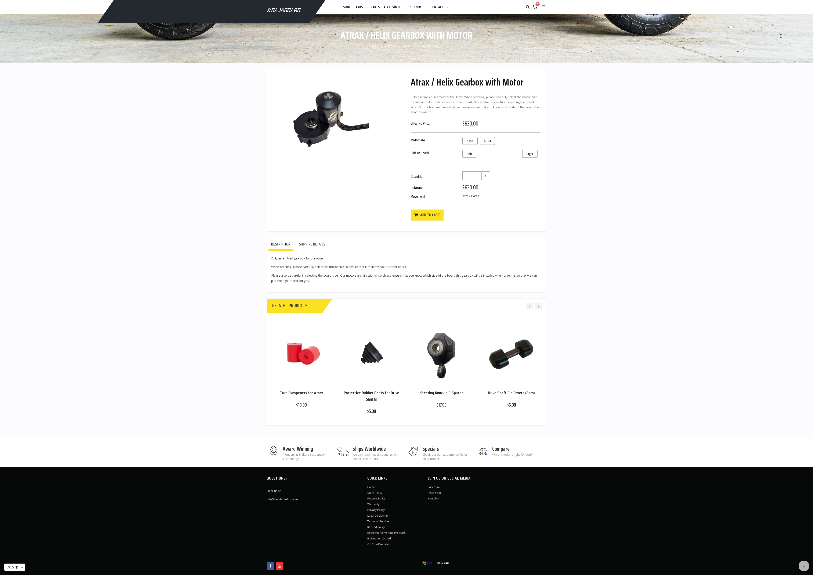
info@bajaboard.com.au (282, 499)
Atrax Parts (390, 45)
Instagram (434, 493)
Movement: (418, 196)
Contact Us (439, 7)
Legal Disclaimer (377, 515)
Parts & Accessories (386, 7)
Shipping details (312, 244)
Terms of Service (378, 521)
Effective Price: (420, 123)
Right (529, 154)
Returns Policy (376, 498)
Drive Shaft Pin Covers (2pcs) (511, 392)
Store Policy (374, 493)
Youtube (433, 498)
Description (280, 244)
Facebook (434, 487)
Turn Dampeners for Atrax (301, 392)
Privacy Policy (376, 510)
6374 (487, 141)
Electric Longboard (379, 538)
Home (375, 45)
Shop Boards (353, 7)
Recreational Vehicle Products (386, 533)
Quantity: (417, 176)
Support (416, 7)
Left (469, 154)
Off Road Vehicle (378, 544)
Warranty (373, 504)
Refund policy (376, 527)
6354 (470, 141)
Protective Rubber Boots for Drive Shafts (371, 395)
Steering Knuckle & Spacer (441, 392)
